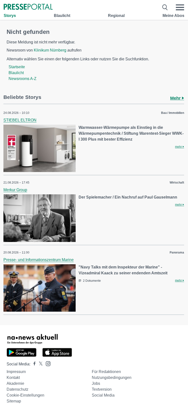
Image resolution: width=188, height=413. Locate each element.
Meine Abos (173, 15)
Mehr (176, 98)
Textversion (102, 389)
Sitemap (14, 401)
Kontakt (13, 377)
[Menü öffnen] (180, 7)
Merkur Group (15, 190)
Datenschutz (17, 389)
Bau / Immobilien (172, 113)
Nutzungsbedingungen (111, 377)
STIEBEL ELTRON (19, 120)
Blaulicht (62, 15)
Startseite (17, 67)
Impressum (16, 372)
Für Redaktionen (106, 372)
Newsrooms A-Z (22, 79)
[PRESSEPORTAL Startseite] (28, 7)
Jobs (96, 383)
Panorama (177, 252)
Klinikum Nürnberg (50, 50)
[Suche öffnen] (165, 7)
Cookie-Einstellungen (25, 395)
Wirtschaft (177, 182)
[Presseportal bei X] (39, 364)
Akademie (15, 383)
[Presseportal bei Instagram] (46, 363)
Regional (116, 15)
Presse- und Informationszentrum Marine (38, 260)
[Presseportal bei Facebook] (33, 364)
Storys (10, 15)
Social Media (103, 395)
